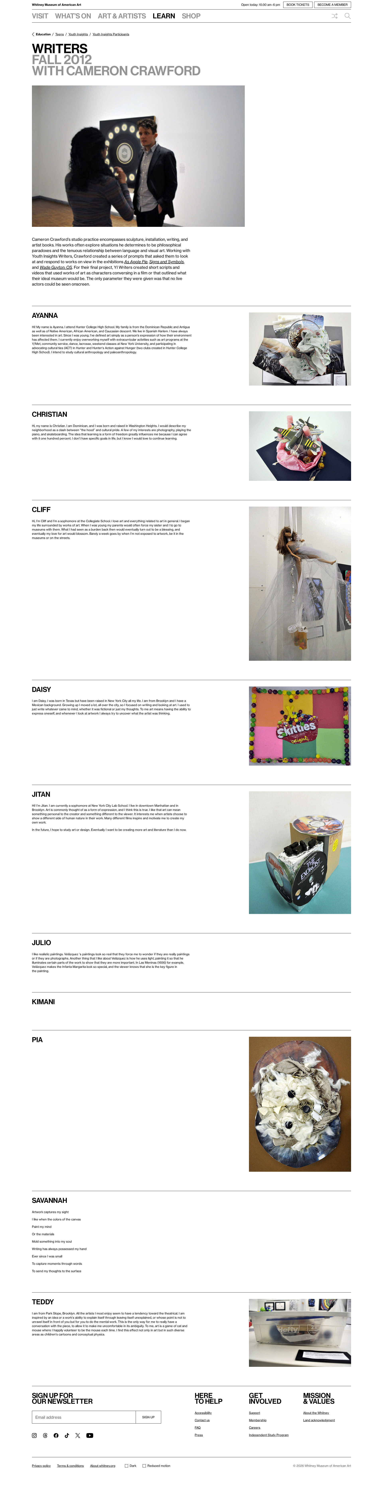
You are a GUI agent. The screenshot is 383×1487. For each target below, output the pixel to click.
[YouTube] (89, 1435)
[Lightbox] (138, 156)
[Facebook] (56, 1435)
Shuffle (334, 16)
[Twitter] (77, 1435)
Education (43, 34)
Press (199, 1435)
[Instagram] (34, 1435)
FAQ (197, 1427)
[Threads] (45, 1435)
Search (346, 16)
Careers (254, 1427)
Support (254, 1413)
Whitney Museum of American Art (56, 4)
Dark (133, 1465)
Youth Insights (78, 34)
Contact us (202, 1420)
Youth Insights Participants (111, 34)
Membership (258, 1420)
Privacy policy (41, 1465)
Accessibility (203, 1413)
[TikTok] (67, 1435)
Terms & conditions (70, 1465)
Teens (59, 34)
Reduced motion (158, 1465)
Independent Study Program (269, 1435)
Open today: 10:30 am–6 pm (260, 4)
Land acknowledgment (319, 1420)
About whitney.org (102, 1465)
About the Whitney (316, 1413)
